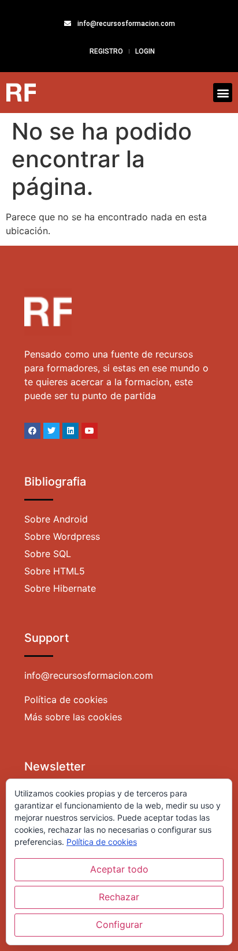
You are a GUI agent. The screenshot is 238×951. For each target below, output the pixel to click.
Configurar (119, 924)
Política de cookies (101, 842)
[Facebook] (32, 431)
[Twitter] (51, 431)
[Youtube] (89, 431)
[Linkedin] (70, 431)
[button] (222, 92)
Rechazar (119, 897)
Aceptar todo (119, 869)
